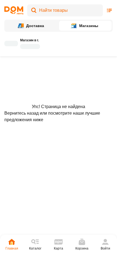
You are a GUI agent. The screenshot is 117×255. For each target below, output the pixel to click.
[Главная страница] (13, 10)
